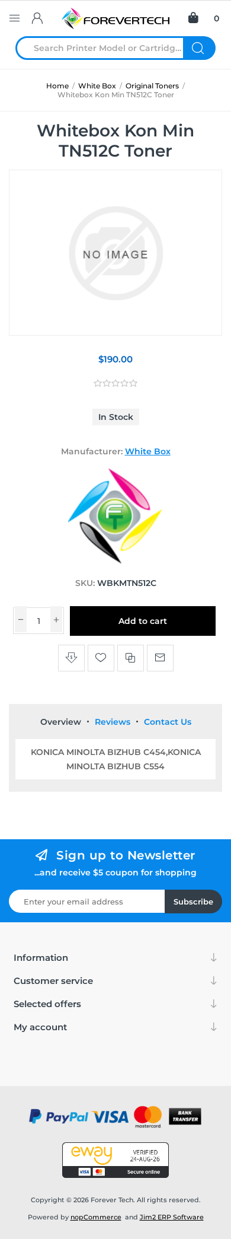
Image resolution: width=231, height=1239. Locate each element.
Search (199, 48)
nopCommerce (95, 1217)
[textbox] (106, 48)
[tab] (60, 721)
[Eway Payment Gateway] (115, 1160)
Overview (60, 721)
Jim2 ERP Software (172, 1217)
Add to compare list (130, 658)
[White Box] (115, 560)
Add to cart (142, 621)
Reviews (112, 721)
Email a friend (160, 658)
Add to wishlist (101, 658)
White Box (148, 451)
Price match (71, 658)
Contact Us (167, 721)
